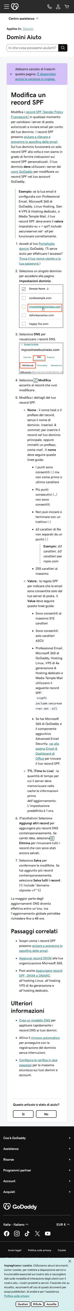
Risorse (8, 1159)
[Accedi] (58, 7)
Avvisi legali (14, 1250)
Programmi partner (17, 1170)
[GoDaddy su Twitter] (37, 1235)
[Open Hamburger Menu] (5, 6)
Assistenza (10, 1148)
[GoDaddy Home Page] (20, 1206)
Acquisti (9, 1191)
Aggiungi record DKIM (35, 958)
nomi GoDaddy (22, 171)
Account (9, 1181)
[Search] (62, 48)
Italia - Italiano (13, 1224)
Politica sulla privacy (39, 1250)
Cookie (62, 1250)
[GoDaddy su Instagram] (17, 1235)
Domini (28, 28)
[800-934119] (49, 7)
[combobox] (32, 48)
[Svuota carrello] (67, 7)
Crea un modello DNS (34, 1020)
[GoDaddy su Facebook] (6, 1235)
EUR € (61, 1224)
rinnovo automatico (45, 1037)
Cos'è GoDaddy (14, 1138)
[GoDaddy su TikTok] (27, 1235)
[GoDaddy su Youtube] (47, 1235)
